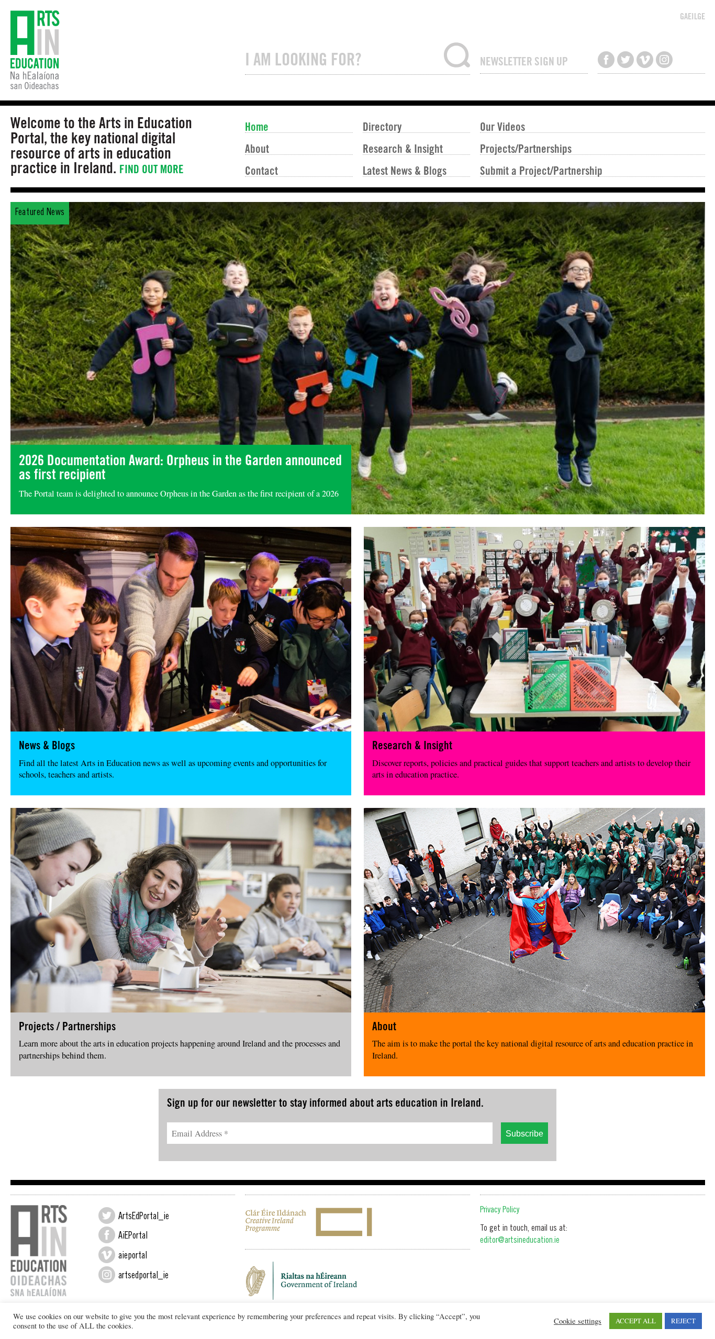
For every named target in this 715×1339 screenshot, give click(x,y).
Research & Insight (403, 148)
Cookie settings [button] (577, 1321)
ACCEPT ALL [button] (636, 1320)
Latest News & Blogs (404, 170)
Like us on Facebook (606, 59)
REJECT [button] (683, 1320)
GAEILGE (692, 16)
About (257, 148)
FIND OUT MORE (151, 169)
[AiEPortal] (106, 1235)
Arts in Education (123, 50)
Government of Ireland (357, 1283)
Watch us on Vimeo (644, 59)
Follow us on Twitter (625, 59)
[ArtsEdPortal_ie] (106, 1215)
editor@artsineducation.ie (520, 1240)
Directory (382, 126)
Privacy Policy (499, 1210)
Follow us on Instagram (664, 59)
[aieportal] (106, 1254)
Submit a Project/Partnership (541, 170)
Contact (261, 170)
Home (257, 126)
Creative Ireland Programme (357, 1222)
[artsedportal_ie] (106, 1274)
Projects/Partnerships (526, 148)
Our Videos (502, 126)
